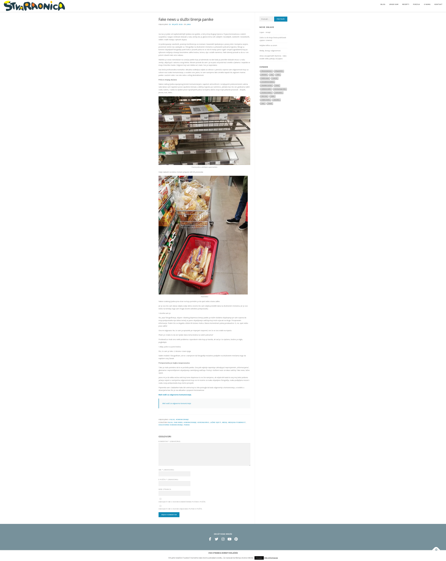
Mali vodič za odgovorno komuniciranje (176, 403)
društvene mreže (266, 89)
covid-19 (275, 78)
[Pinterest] (236, 539)
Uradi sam (393, 4)
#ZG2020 (264, 74)
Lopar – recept (265, 32)
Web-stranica (165, 489)
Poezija (416, 4)
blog (170, 422)
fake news (178, 422)
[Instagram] (223, 539)
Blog (383, 4)
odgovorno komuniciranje (171, 425)
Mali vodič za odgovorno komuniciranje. (175, 395)
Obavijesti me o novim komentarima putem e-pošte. (182, 502)
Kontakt (439, 4)
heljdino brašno (266, 99)
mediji (224, 422)
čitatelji (270, 103)
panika (187, 425)
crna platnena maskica (268, 81)
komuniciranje (190, 422)
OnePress (226, 555)
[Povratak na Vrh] (436, 550)
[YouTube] (229, 539)
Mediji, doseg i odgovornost (270, 51)
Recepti (405, 4)
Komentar (169, 441)
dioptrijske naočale (267, 85)
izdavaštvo (276, 99)
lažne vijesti (215, 422)
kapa (263, 103)
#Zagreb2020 (279, 71)
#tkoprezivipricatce (267, 71)
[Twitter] (216, 539)
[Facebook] (210, 539)
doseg (277, 85)
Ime (166, 470)
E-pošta (168, 479)
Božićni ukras (265, 78)
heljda (272, 96)
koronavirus (203, 422)
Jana (189, 24)
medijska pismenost (237, 422)
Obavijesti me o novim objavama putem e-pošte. (181, 509)
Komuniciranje (182, 419)
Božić (278, 74)
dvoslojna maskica (266, 92)
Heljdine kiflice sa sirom (268, 45)
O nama (427, 4)
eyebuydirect (278, 92)
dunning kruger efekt (280, 89)
